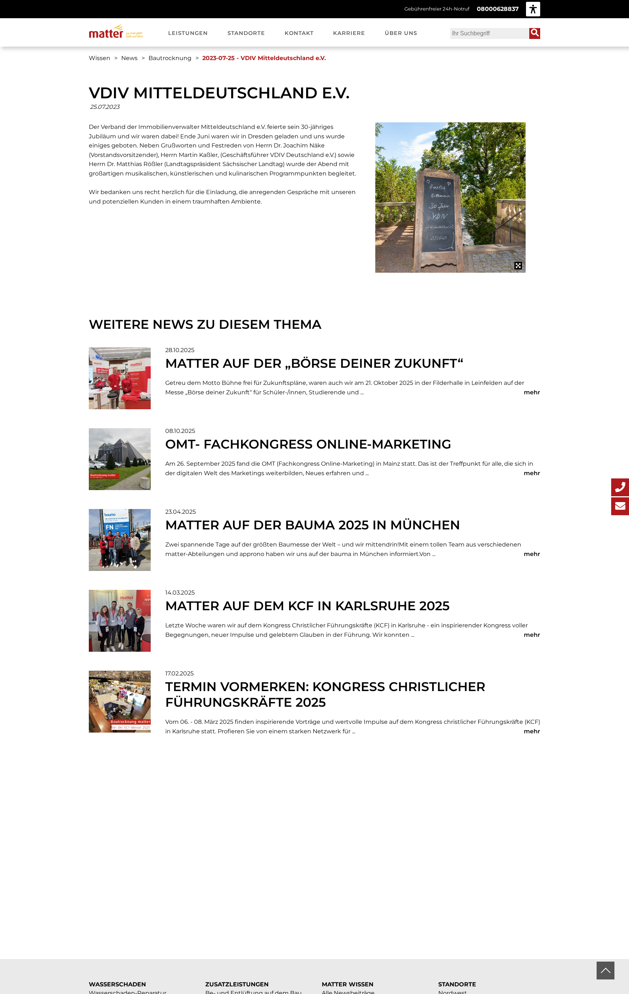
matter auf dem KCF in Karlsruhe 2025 (307, 606)
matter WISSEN (347, 984)
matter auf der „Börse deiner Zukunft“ (314, 363)
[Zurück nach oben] (605, 970)
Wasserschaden (117, 984)
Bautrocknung (170, 58)
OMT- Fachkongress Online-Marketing (308, 444)
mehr (532, 392)
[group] (533, 9)
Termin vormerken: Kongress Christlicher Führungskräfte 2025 (325, 694)
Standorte (457, 984)
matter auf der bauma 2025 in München (312, 525)
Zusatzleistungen (237, 984)
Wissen (99, 58)
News (129, 58)
